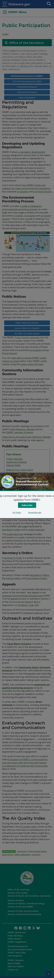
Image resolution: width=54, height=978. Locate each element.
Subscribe (27, 505)
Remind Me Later (34, 512)
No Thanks (17, 512)
